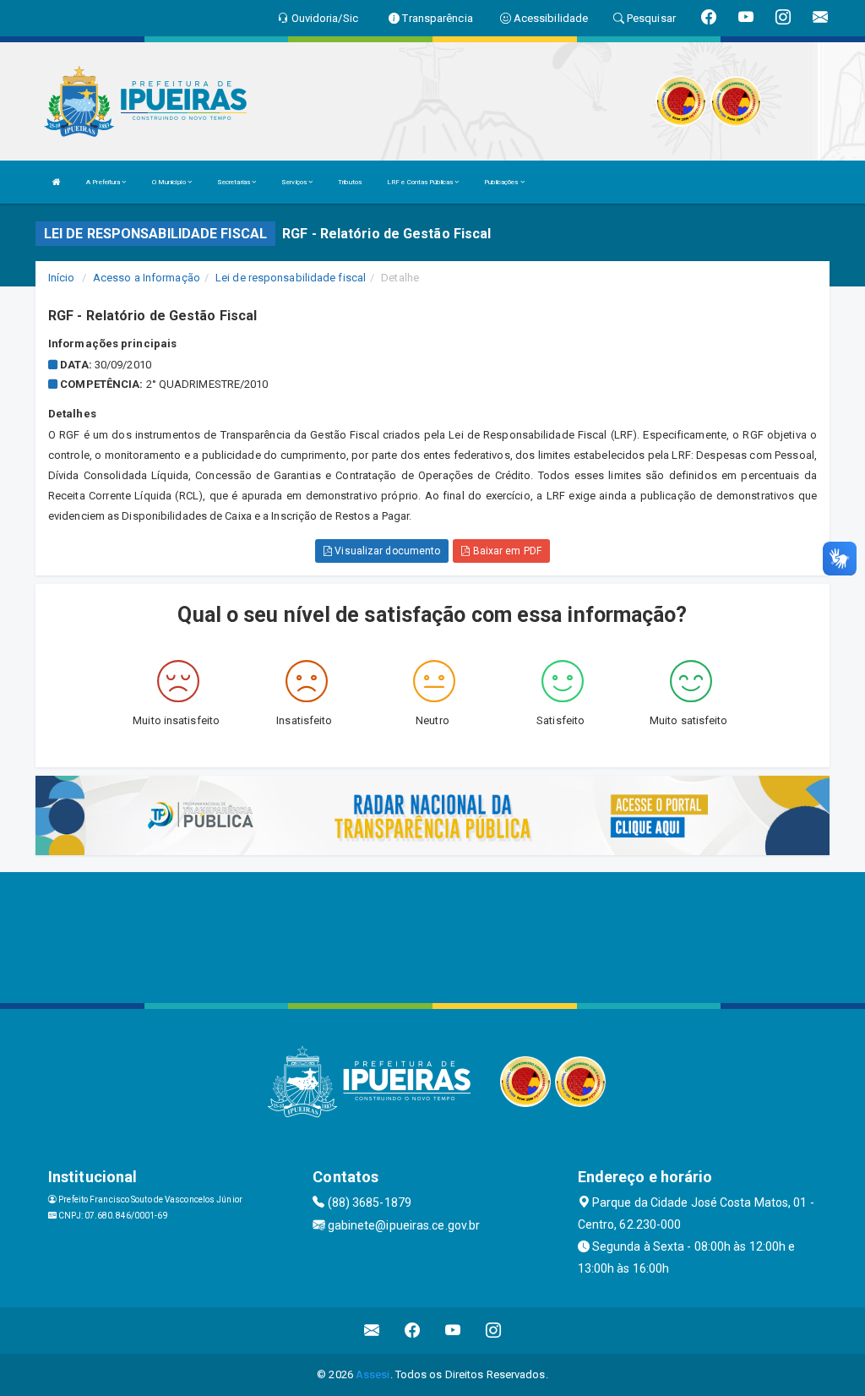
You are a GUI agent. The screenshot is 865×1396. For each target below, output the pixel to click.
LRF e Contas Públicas (420, 182)
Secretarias (234, 182)
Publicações (502, 182)
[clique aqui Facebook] (412, 1330)
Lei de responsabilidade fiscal (290, 277)
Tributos (350, 182)
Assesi (373, 1374)
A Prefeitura (104, 182)
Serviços (294, 182)
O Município (170, 182)
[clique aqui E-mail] (372, 1330)
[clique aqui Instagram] (494, 1330)
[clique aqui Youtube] (453, 1330)
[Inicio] (56, 182)
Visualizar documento (386, 551)
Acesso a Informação (146, 277)
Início (61, 277)
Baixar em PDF (505, 551)
